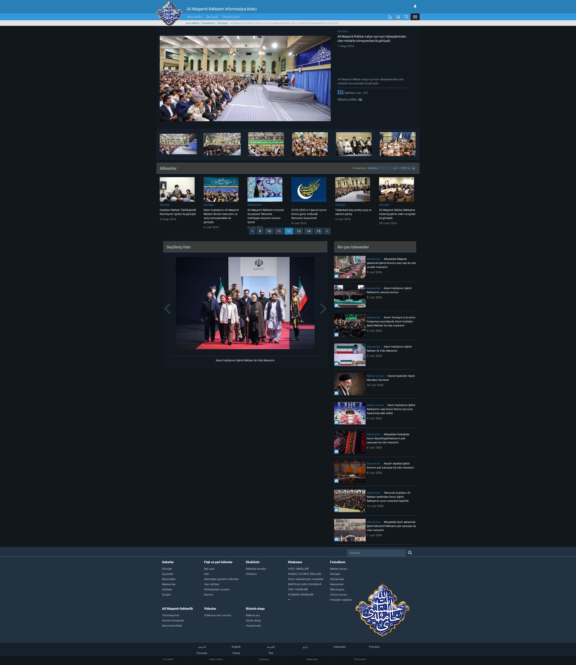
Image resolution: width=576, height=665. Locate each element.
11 (279, 231)
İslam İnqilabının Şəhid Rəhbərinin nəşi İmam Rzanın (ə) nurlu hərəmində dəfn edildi (391, 409)
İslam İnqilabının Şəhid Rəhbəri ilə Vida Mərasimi (245, 360)
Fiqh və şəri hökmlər (218, 562)
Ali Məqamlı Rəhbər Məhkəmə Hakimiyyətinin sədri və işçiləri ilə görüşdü (397, 214)
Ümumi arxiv (231, 17)
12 (289, 231)
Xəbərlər (168, 562)
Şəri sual (212, 17)
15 (318, 231)
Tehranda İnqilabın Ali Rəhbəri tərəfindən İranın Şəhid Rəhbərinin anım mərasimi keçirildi (388, 496)
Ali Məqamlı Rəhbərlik (177, 608)
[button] (415, 16)
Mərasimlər (254, 204)
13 (299, 231)
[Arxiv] (309, 600)
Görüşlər (222, 23)
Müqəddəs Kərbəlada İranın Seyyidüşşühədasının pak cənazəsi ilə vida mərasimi (388, 438)
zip (359, 99)
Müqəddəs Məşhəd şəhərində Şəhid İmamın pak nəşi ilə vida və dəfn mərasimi (391, 263)
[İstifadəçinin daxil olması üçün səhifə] (415, 6)
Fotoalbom (208, 23)
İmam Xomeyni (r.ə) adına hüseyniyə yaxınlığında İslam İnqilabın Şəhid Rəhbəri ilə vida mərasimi (391, 321)
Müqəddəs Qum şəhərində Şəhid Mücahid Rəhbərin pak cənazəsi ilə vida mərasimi (391, 526)
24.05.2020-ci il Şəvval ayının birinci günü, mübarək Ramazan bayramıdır (309, 214)
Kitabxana (295, 562)
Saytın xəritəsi (216, 659)
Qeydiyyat (264, 659)
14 (308, 231)
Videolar (210, 608)
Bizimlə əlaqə (255, 608)
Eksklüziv (253, 562)
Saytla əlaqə (312, 659)
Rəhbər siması (375, 375)
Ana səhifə (194, 17)
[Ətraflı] (340, 92)
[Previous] (252, 231)
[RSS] (390, 16)
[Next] (327, 231)
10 (269, 231)
